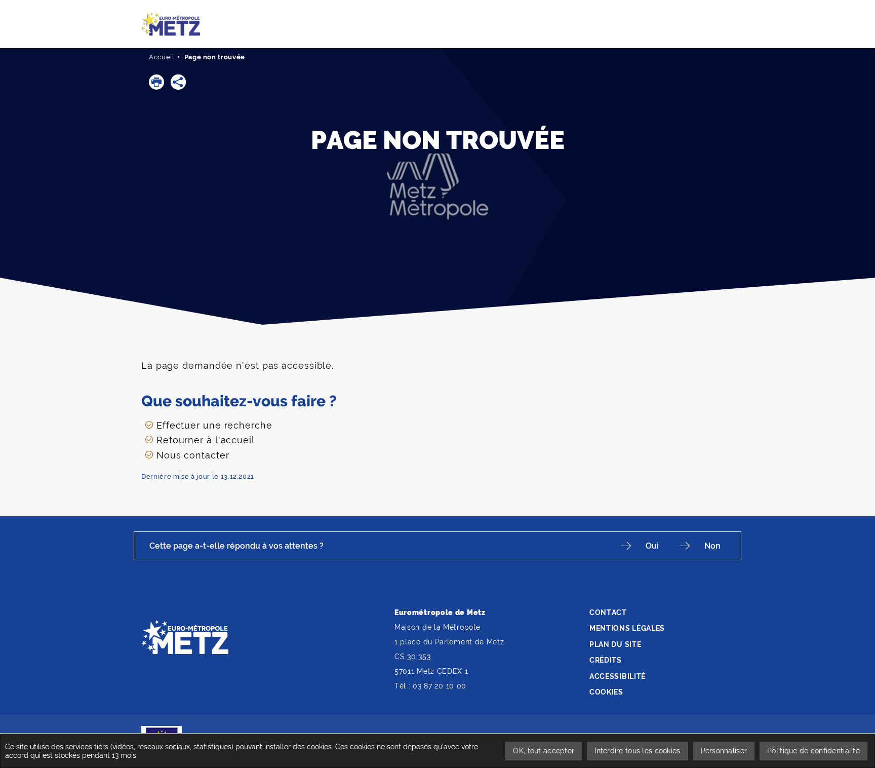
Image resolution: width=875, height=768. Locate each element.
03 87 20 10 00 (439, 686)
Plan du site (615, 644)
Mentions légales (627, 628)
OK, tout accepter (543, 751)
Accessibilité (617, 676)
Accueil (162, 57)
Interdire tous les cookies (637, 751)
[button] (156, 82)
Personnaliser (724, 751)
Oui (652, 546)
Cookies (606, 692)
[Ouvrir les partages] (178, 82)
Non (712, 546)
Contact (608, 612)
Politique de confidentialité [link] (813, 751)
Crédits (605, 660)
